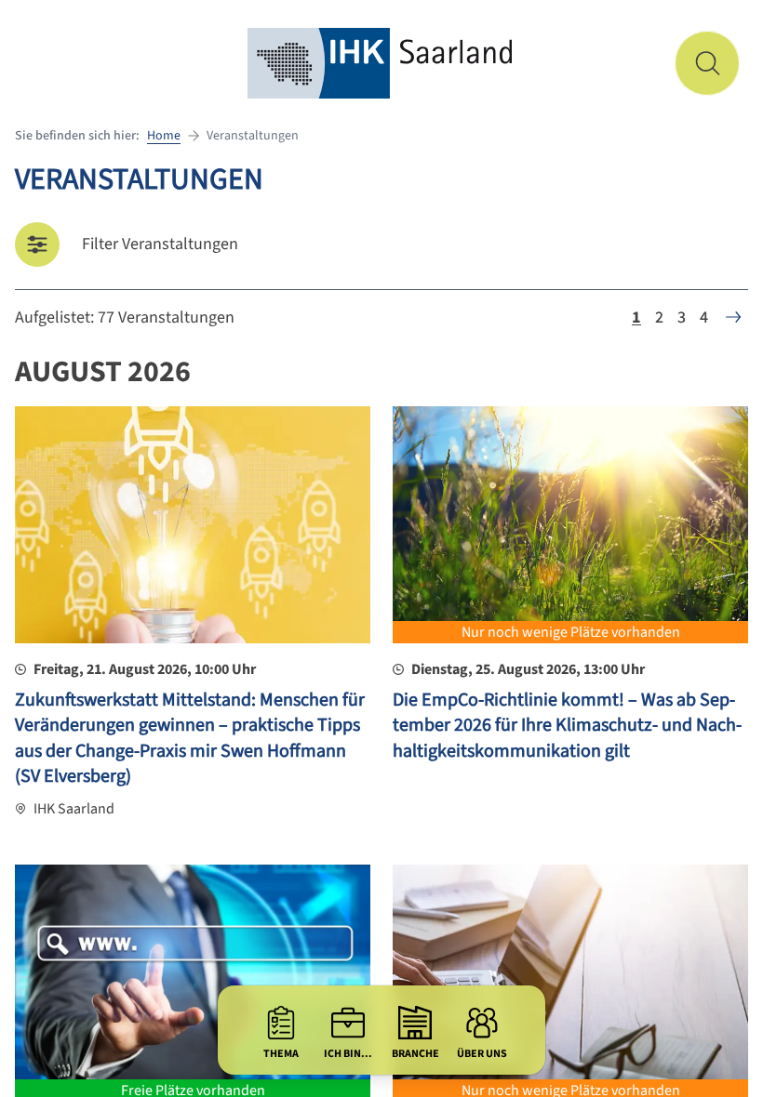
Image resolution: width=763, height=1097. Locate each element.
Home (164, 135)
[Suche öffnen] (707, 63)
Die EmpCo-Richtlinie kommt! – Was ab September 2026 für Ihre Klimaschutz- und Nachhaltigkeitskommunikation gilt (567, 725)
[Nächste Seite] (733, 317)
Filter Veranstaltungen (160, 244)
